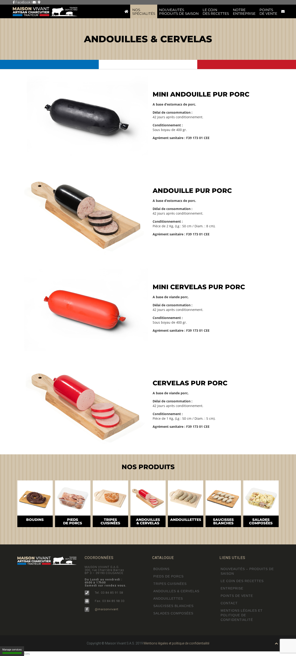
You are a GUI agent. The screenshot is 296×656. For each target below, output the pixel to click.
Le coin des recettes (242, 581)
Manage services (12, 649)
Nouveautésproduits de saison (179, 12)
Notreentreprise (244, 12)
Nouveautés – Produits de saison (247, 571)
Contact (229, 603)
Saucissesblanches (223, 521)
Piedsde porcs (72, 521)
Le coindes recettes (216, 12)
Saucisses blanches (173, 606)
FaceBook (23, 2)
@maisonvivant (106, 609)
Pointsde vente (268, 12)
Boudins (35, 519)
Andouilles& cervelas (148, 521)
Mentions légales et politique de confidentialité (242, 615)
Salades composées (173, 613)
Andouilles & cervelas (176, 591)
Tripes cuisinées (170, 584)
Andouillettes (185, 519)
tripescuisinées (110, 521)
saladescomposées (261, 521)
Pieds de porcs (168, 576)
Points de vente (237, 596)
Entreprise (232, 588)
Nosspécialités (143, 12)
